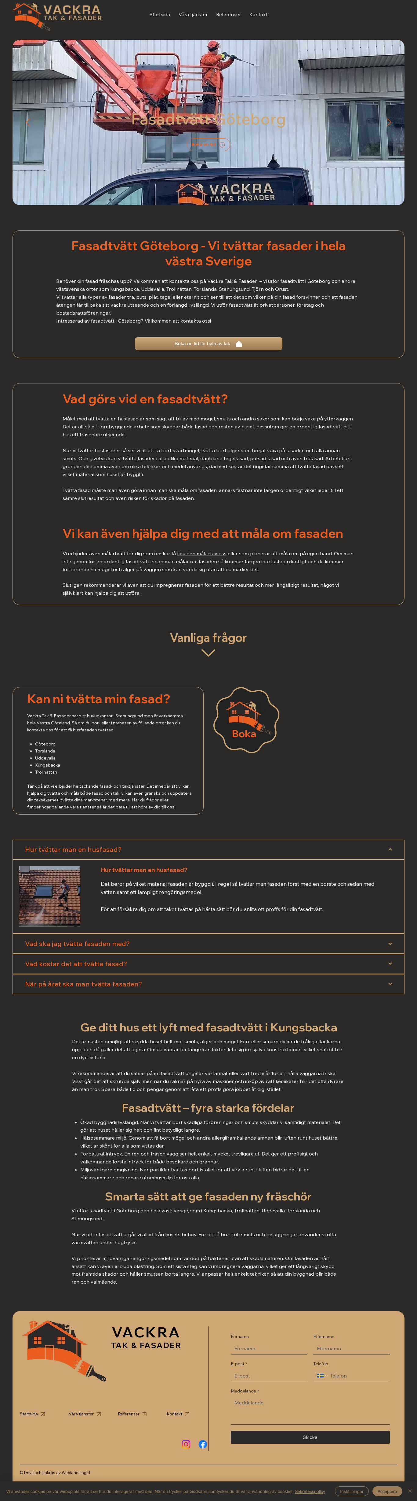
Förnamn (240, 1336)
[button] (193, 14)
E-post (239, 1363)
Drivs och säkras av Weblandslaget (57, 1472)
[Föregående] (27, 122)
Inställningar (352, 1491)
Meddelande (245, 1391)
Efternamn (323, 1336)
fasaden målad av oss (202, 553)
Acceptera (387, 1491)
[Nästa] (389, 122)
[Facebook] (203, 1444)
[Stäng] (409, 1491)
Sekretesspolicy (310, 1491)
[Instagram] (186, 1444)
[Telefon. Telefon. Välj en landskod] (322, 1375)
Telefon (320, 1363)
